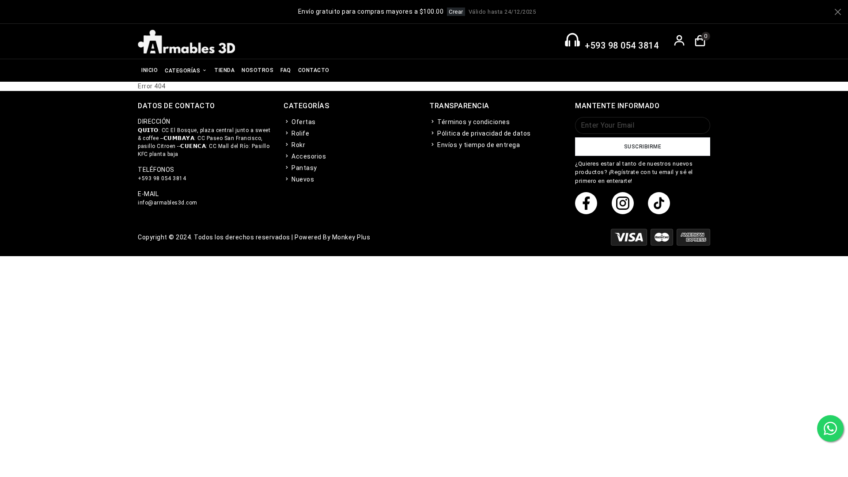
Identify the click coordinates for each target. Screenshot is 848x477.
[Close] (838, 12)
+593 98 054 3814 (622, 45)
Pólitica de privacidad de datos (483, 133)
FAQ (285, 70)
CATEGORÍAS (183, 71)
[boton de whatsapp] (830, 428)
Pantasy (303, 167)
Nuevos (302, 179)
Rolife (299, 133)
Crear (456, 11)
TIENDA (224, 70)
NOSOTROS (257, 70)
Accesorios (308, 156)
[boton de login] (679, 41)
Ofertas (303, 121)
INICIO (149, 70)
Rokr (297, 144)
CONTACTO (313, 70)
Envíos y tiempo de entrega (478, 144)
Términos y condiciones (473, 121)
